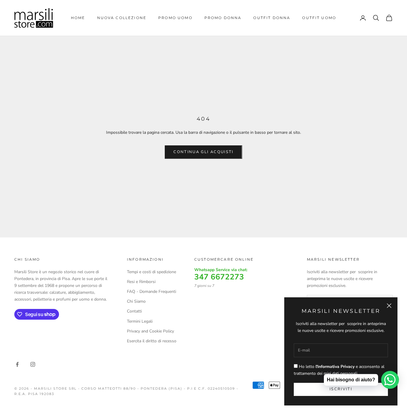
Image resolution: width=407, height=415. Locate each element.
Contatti (134, 311)
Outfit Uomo (319, 17)
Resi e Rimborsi (141, 282)
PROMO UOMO (175, 17)
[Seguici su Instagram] (33, 364)
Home (78, 17)
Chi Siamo (136, 301)
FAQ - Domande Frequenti (151, 291)
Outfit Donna (271, 17)
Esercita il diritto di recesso (151, 341)
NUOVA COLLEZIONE (122, 17)
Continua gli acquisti (203, 152)
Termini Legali (140, 321)
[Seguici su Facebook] (17, 364)
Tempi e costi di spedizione (151, 272)
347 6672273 (219, 277)
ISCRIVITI (341, 389)
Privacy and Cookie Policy (150, 331)
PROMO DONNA (223, 17)
